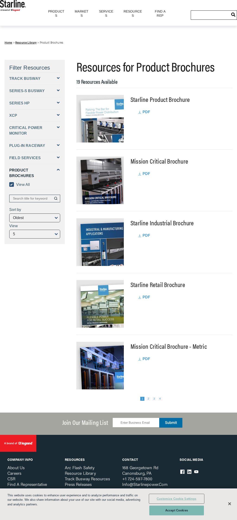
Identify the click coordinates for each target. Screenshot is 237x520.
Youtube (196, 472)
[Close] (230, 504)
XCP (13, 115)
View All (23, 185)
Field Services (25, 158)
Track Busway (25, 79)
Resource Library (26, 42)
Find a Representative (27, 484)
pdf (146, 112)
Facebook (182, 472)
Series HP (19, 103)
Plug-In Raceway (27, 146)
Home (8, 42)
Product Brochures (21, 173)
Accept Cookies (176, 510)
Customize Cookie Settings (176, 499)
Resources (75, 459)
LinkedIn (189, 472)
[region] (118, 504)
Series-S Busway (27, 91)
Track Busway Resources (87, 478)
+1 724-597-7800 (137, 478)
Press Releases (78, 484)
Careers (14, 473)
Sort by (15, 210)
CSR (11, 478)
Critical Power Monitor (25, 130)
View (13, 226)
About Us (16, 467)
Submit (171, 422)
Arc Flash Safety (79, 467)
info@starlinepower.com (145, 484)
